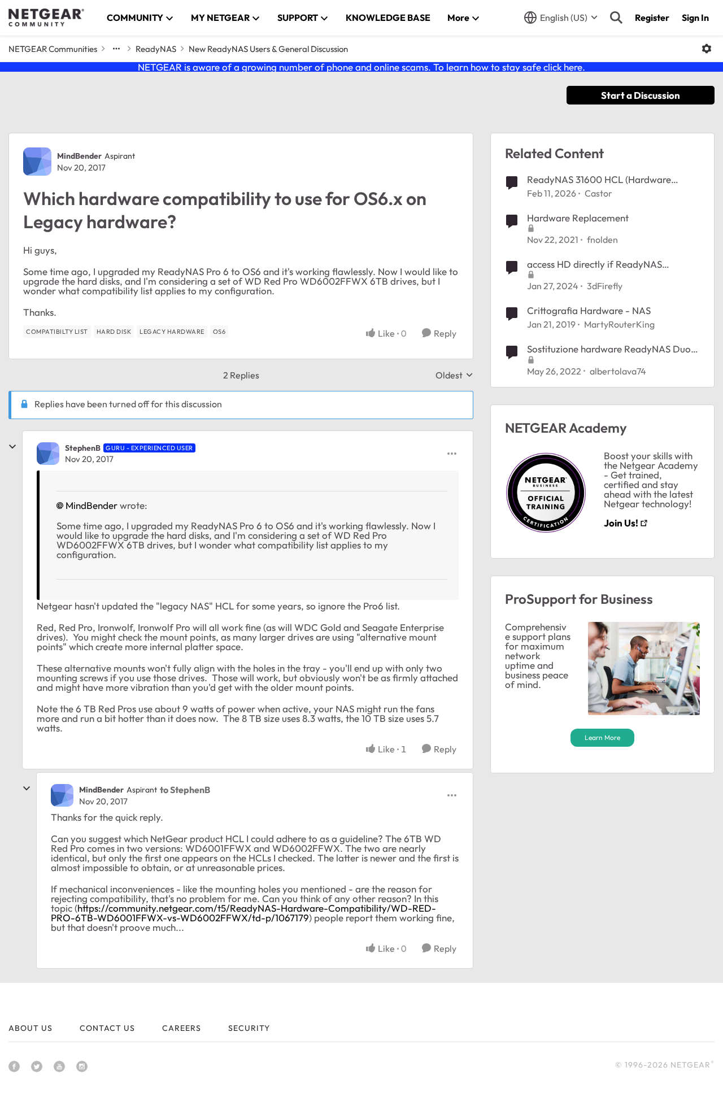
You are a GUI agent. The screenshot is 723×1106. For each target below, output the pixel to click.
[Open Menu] (707, 48)
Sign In (695, 17)
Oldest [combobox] (454, 375)
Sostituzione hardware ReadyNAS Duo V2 (609, 349)
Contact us (107, 1028)
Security (249, 1028)
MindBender (79, 156)
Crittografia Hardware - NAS (589, 310)
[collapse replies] (12, 447)
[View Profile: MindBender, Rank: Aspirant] (37, 161)
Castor (598, 193)
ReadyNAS (156, 48)
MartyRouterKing (619, 324)
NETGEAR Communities (52, 48)
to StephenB (185, 789)
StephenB (83, 448)
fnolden (602, 239)
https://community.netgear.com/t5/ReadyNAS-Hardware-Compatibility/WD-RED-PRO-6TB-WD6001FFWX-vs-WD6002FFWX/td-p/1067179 (243, 913)
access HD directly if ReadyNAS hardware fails (594, 264)
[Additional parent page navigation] (116, 48)
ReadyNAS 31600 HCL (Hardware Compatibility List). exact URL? (599, 179)
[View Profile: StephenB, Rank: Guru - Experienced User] (48, 453)
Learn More (602, 737)
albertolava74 (618, 371)
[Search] (616, 17)
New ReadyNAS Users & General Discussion (268, 48)
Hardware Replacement (578, 218)
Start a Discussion (640, 95)
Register (652, 17)
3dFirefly (604, 285)
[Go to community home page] (46, 17)
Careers (181, 1028)
